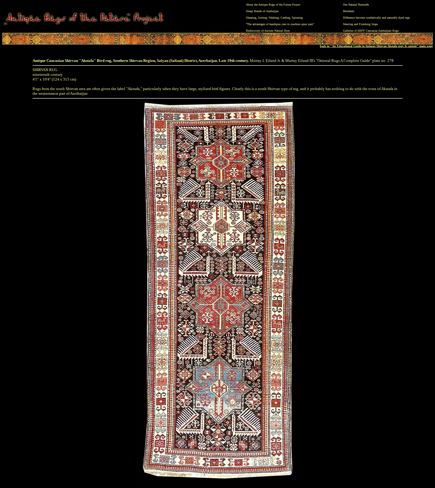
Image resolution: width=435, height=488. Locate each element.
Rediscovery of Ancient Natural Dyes (268, 30)
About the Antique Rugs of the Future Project (273, 4)
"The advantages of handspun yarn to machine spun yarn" (280, 24)
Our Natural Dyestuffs (356, 4)
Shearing (251, 17)
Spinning (297, 17)
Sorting (262, 17)
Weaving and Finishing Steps (360, 24)
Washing (274, 17)
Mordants (348, 11)
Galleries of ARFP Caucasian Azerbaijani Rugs (371, 30)
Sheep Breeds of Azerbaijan (262, 11)
